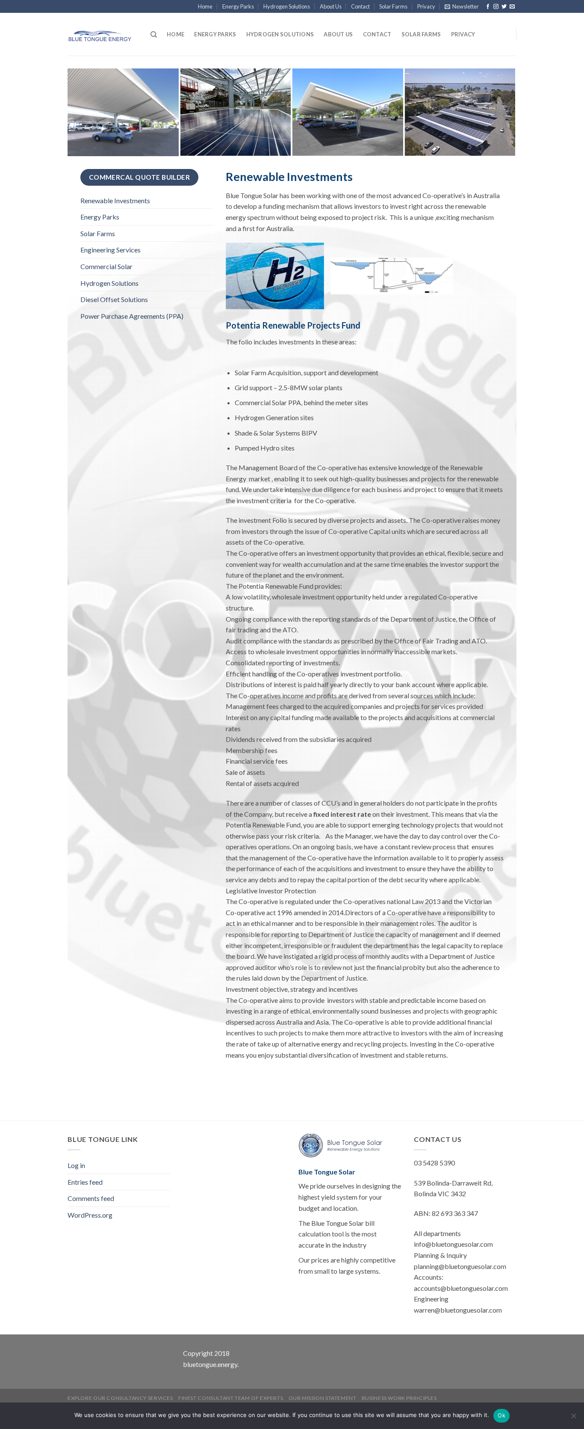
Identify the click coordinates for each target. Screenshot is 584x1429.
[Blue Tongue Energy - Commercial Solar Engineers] (100, 34)
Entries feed (85, 1182)
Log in (76, 1165)
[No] (573, 1418)
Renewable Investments (115, 200)
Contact (360, 6)
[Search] (153, 34)
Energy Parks (238, 6)
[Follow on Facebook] (487, 7)
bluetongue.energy (210, 1364)
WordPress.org (90, 1215)
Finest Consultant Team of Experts (230, 1398)
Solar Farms (393, 6)
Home (205, 6)
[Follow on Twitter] (504, 7)
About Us (331, 6)
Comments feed (91, 1198)
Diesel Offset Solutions (114, 299)
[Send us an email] (512, 7)
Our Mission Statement (323, 1398)
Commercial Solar (106, 266)
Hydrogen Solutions (286, 6)
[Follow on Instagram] (495, 7)
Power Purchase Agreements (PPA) (131, 316)
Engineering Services (110, 250)
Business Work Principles (399, 1398)
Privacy (426, 6)
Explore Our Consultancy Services (120, 1398)
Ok (501, 1415)
